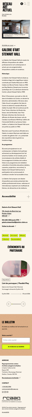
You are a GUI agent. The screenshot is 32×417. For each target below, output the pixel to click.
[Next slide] (23, 304)
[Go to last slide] (9, 304)
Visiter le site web (11, 227)
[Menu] (28, 3)
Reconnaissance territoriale (11, 378)
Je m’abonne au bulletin (16, 346)
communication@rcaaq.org (10, 389)
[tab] (11, 304)
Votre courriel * (7, 335)
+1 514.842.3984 (6, 386)
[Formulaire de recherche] (25, 3)
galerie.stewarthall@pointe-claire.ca (14, 222)
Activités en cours (7, 45)
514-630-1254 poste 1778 (10, 220)
